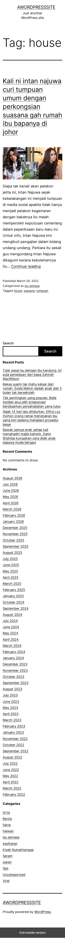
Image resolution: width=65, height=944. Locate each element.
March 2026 (12, 509)
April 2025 (10, 577)
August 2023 (12, 689)
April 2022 (10, 782)
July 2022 (10, 763)
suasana (29, 290)
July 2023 (10, 695)
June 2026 (11, 490)
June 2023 (11, 701)
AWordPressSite (36, 7)
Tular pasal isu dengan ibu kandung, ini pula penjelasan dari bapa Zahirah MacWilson (32, 374)
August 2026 (12, 478)
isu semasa (32, 286)
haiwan (8, 831)
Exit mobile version (33, 932)
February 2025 (14, 590)
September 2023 (15, 683)
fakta (7, 825)
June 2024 (11, 627)
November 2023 (15, 670)
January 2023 (13, 732)
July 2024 (10, 621)
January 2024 (13, 658)
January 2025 (13, 596)
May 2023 (10, 708)
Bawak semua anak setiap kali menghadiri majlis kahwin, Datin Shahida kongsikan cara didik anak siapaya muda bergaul (29, 436)
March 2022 (12, 788)
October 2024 (13, 602)
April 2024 (11, 639)
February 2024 (14, 652)
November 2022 (15, 739)
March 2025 (12, 583)
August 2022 (12, 757)
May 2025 (10, 571)
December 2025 (15, 528)
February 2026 (14, 515)
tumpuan (42, 290)
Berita (7, 819)
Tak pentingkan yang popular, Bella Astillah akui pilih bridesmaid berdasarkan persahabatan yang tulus (31, 402)
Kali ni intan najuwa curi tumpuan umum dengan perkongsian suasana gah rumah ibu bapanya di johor (32, 106)
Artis (6, 812)
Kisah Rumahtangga (18, 850)
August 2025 (12, 552)
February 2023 (14, 726)
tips (5, 868)
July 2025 (10, 559)
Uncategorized (14, 875)
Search (8, 343)
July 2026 (10, 484)
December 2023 (15, 664)
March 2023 (12, 720)
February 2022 (14, 794)
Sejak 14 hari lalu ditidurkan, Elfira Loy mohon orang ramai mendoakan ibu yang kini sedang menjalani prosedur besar (31, 418)
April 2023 (10, 714)
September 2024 (16, 608)
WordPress (42, 912)
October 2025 (13, 540)
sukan (7, 862)
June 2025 (11, 565)
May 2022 (10, 776)
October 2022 (13, 745)
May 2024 (10, 633)
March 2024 (12, 646)
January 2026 (13, 521)
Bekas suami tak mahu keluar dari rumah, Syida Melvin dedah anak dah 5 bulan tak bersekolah (32, 388)
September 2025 (15, 546)
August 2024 (12, 615)
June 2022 (11, 770)
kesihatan (10, 843)
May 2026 (10, 497)
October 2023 (13, 677)
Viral (6, 881)
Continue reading (26, 266)
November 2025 (15, 534)
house (18, 290)
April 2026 (10, 503)
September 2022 (15, 751)
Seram (7, 856)
